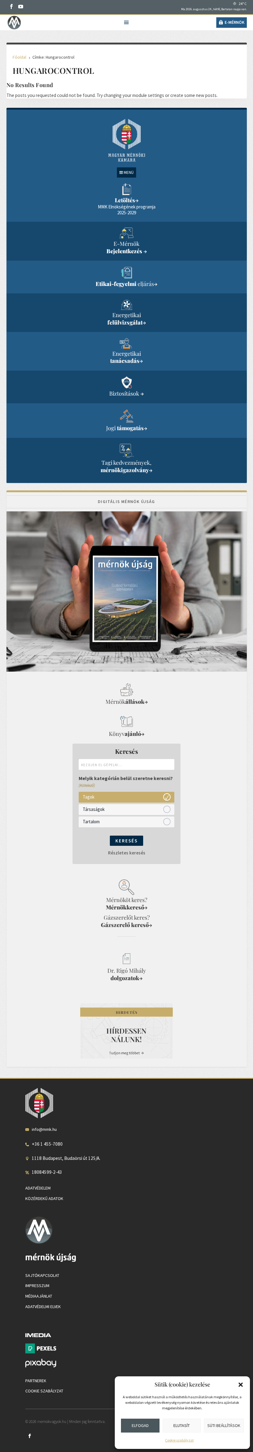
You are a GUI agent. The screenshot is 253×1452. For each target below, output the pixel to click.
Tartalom (91, 822)
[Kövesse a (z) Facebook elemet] (11, 6)
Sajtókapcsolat (42, 1275)
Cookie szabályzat (179, 1440)
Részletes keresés (126, 853)
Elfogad (140, 1425)
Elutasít (181, 1425)
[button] (241, 1385)
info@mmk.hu (44, 1129)
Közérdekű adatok (44, 1198)
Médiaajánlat (38, 1296)
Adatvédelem (38, 1188)
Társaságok (94, 809)
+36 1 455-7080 (47, 1144)
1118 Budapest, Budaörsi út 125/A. (66, 1158)
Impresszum (37, 1285)
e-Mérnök (234, 22)
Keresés (126, 841)
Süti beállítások (223, 1425)
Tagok (88, 797)
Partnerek (35, 1380)
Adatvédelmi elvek (43, 1306)
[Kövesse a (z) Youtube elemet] (21, 6)
